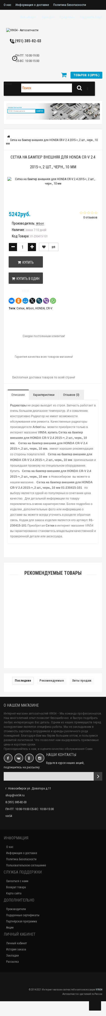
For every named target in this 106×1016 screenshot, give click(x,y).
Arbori (30, 308)
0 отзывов (90, 217)
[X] (32, 301)
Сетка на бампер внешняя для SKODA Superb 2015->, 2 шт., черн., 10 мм (53, 658)
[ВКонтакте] (12, 301)
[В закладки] (44, 247)
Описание (18, 395)
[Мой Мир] (25, 301)
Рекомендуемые (51, 680)
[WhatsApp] (53, 301)
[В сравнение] (53, 247)
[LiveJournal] (39, 301)
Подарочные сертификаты (22, 915)
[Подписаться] (98, 776)
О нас (7, 5)
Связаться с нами (17, 881)
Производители (16, 909)
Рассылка (12, 961)
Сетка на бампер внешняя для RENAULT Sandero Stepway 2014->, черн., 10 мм (53, 631)
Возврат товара (16, 887)
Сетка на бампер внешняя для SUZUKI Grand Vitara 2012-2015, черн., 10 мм (53, 604)
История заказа (16, 949)
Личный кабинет (16, 943)
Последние (23, 680)
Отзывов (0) (71, 395)
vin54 (8, 816)
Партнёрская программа (21, 921)
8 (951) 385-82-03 (26, 41)
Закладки (12, 955)
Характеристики (43, 395)
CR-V (49, 308)
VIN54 (99, 989)
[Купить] (41, 595)
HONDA (40, 308)
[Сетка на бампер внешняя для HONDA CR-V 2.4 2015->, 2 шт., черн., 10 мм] (53, 192)
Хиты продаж (81, 680)
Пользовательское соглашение (26, 865)
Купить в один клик (27, 280)
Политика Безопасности (69, 5)
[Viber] (46, 301)
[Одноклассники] (18, 301)
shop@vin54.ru (15, 795)
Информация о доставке (32, 5)
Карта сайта (13, 893)
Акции (10, 927)
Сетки (20, 308)
